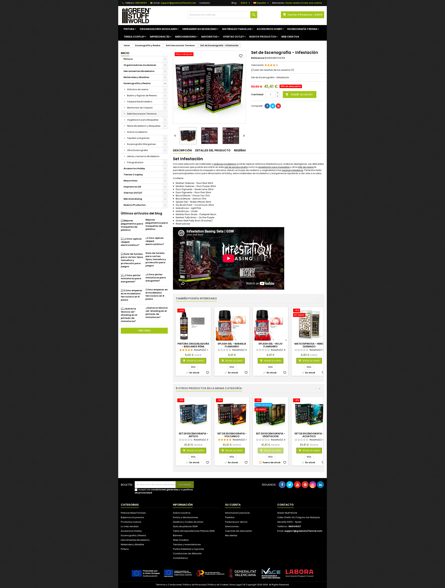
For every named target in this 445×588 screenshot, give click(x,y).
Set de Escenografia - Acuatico (309, 435)
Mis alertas (231, 535)
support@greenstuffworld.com (178, 2)
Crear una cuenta (312, 2)
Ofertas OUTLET (233, 36)
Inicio (125, 53)
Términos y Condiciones (169, 584)
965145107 (141, 2)
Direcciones (232, 526)
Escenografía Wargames (141, 144)
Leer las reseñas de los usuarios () (274, 70)
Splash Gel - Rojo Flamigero (270, 345)
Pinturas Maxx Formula (133, 512)
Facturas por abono (236, 522)
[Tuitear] (272, 106)
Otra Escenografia (137, 150)
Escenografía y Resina (302, 29)
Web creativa (290, 36)
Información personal (237, 512)
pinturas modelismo (225, 164)
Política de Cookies (218, 584)
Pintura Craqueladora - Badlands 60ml (193, 345)
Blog (234, 2)
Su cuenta (233, 505)
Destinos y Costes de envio (188, 522)
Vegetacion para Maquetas (143, 119)
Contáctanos (180, 558)
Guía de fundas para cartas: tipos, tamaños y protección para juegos (155, 259)
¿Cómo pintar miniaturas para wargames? (155, 277)
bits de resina (306, 167)
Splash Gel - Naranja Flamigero (232, 345)
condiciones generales (165, 489)
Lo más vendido (130, 526)
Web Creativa (181, 540)
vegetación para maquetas (274, 167)
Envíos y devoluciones (185, 517)
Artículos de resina (137, 89)
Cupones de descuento (238, 531)
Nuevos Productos (262, 36)
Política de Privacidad (195, 584)
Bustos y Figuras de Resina (142, 95)
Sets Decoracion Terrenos (142, 113)
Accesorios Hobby (269, 29)
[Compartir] (267, 106)
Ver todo (144, 330)
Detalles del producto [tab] (212, 150)
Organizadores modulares (158, 29)
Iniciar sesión (292, 2)
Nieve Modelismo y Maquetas (143, 126)
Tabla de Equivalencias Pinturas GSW (194, 531)
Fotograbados (135, 162)
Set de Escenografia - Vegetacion (270, 435)
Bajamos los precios (132, 517)
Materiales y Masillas (236, 29)
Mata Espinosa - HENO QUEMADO (309, 345)
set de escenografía (236, 167)
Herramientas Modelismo (199, 29)
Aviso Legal (236, 584)
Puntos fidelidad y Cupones (188, 549)
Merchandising (185, 36)
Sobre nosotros (182, 512)
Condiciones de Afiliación (187, 553)
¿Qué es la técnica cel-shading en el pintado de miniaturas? (156, 312)
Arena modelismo (137, 132)
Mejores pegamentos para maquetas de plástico (156, 224)
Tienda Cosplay (134, 36)
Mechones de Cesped (139, 107)
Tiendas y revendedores (187, 544)
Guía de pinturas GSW (185, 526)
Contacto (204, 2)
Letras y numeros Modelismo (143, 156)
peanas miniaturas (292, 170)
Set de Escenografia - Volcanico (232, 435)
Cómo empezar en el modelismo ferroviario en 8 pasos (156, 294)
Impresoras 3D (160, 36)
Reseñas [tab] (240, 150)
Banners (177, 535)
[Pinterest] (278, 106)
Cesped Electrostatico (139, 101)
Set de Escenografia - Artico (193, 435)
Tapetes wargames (138, 138)
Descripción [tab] (182, 150)
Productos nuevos (131, 522)
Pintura (129, 29)
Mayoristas (209, 36)
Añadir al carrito (299, 94)
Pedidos (229, 517)
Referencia (257, 58)
